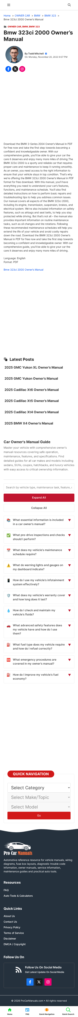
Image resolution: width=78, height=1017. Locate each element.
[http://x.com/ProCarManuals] (39, 982)
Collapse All (39, 508)
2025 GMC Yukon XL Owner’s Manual (34, 367)
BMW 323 (34, 26)
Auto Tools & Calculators (18, 895)
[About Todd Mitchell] (14, 55)
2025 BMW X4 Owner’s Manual (29, 423)
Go (39, 815)
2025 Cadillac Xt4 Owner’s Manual (32, 412)
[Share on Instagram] (22, 69)
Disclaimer (10, 938)
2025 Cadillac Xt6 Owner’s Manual (32, 390)
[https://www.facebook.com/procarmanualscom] (30, 982)
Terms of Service (14, 932)
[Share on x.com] (15, 69)
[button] (69, 5)
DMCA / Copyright (15, 944)
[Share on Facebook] (8, 69)
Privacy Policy (12, 927)
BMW (25, 26)
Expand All (39, 497)
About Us (9, 916)
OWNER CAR (14, 26)
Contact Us (10, 921)
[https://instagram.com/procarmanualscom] (48, 982)
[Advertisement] (39, 107)
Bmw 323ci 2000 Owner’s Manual (23, 269)
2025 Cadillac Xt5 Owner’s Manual (32, 401)
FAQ (6, 890)
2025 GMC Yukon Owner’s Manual (31, 378)
